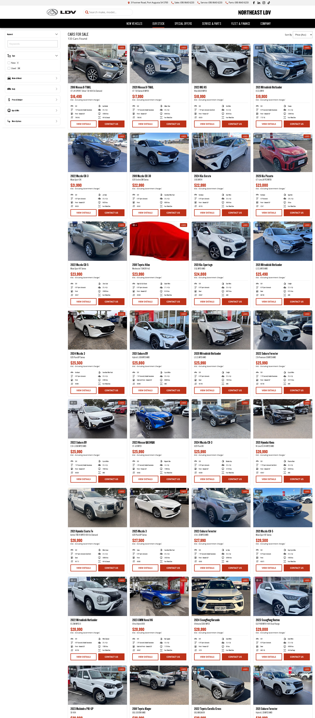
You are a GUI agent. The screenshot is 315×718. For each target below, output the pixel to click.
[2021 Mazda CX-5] (282, 507)
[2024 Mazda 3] (97, 330)
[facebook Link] (254, 3)
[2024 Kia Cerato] (221, 152)
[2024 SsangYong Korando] (221, 596)
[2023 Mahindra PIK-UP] (97, 685)
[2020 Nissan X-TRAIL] (159, 63)
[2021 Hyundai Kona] (282, 419)
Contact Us (111, 123)
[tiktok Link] (269, 3)
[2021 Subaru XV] (159, 330)
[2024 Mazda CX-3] (221, 419)
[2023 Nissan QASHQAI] (159, 419)
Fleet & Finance (240, 23)
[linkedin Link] (259, 3)
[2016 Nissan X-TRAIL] (97, 63)
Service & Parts (211, 23)
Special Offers (183, 23)
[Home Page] (61, 12)
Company (265, 23)
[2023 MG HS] (221, 63)
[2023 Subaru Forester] (221, 507)
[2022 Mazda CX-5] (97, 241)
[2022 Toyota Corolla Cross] (221, 685)
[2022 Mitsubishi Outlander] (97, 596)
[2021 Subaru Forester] (282, 685)
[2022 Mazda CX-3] (97, 152)
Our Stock (158, 23)
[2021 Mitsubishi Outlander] (282, 63)
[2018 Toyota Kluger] (159, 685)
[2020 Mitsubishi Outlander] (221, 330)
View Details (83, 123)
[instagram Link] (264, 3)
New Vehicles (134, 23)
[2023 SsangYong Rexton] (282, 596)
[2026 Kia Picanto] (282, 152)
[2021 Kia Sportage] (221, 241)
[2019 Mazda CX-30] (159, 152)
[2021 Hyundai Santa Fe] (97, 507)
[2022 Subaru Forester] (282, 330)
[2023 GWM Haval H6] (159, 596)
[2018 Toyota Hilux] (159, 241)
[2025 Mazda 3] (159, 507)
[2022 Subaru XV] (97, 419)
